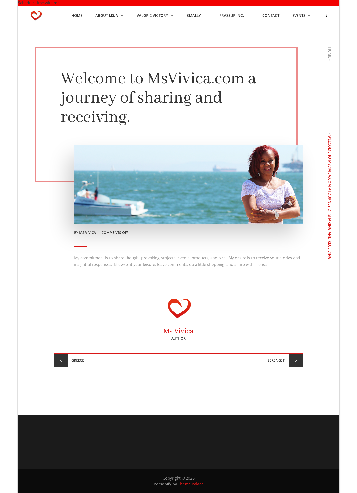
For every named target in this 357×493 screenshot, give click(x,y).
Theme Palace (191, 484)
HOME (76, 15)
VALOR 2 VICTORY (152, 15)
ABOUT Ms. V (106, 15)
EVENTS (298, 15)
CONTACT (270, 15)
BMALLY (194, 15)
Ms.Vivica (87, 232)
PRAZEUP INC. (231, 15)
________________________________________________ (96, 136)
